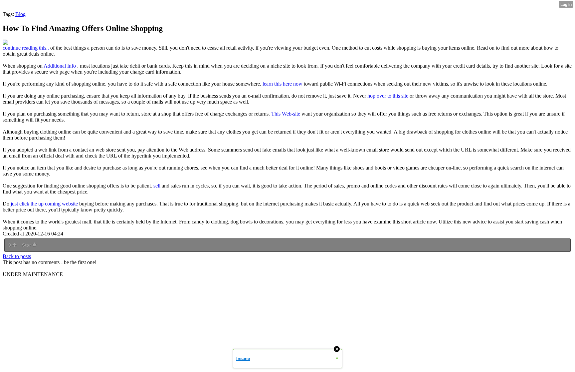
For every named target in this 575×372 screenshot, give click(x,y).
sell (156, 185)
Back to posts (17, 256)
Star (27, 245)
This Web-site (285, 114)
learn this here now (282, 84)
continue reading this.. (26, 48)
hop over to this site (387, 96)
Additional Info (60, 66)
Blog (20, 14)
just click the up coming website (44, 203)
